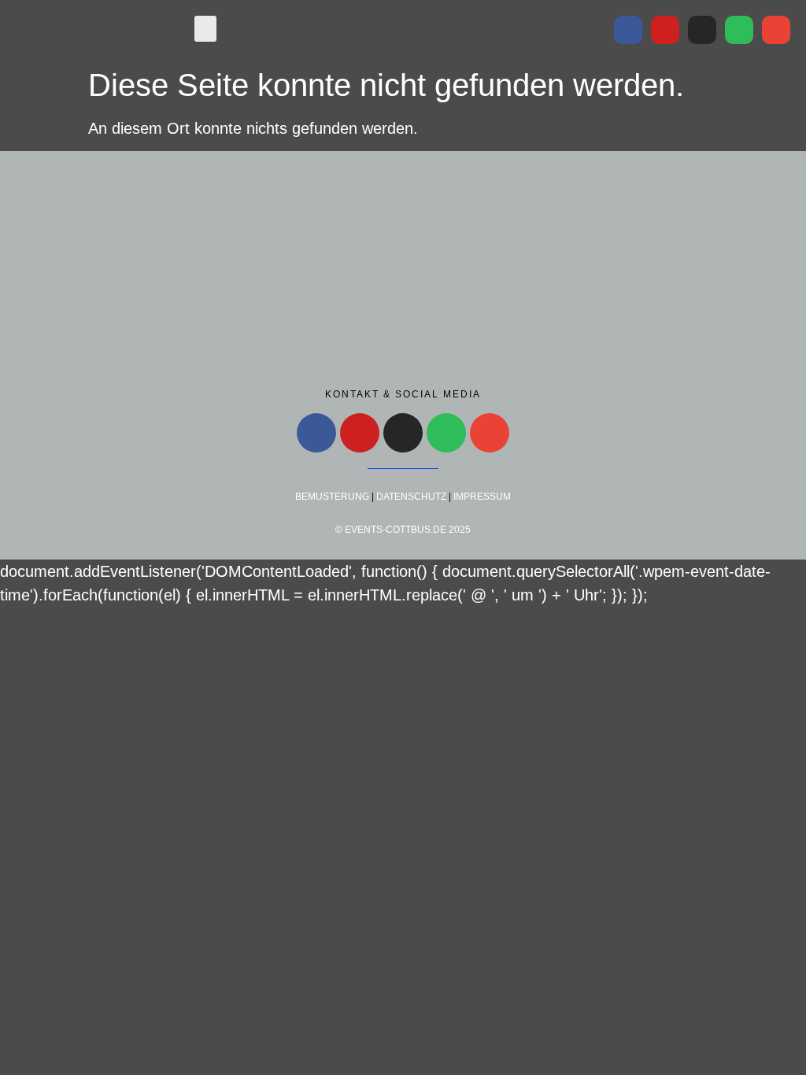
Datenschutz (411, 496)
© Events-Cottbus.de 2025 (403, 529)
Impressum (482, 496)
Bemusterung (332, 496)
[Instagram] (702, 30)
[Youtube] (665, 30)
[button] (205, 29)
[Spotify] (739, 30)
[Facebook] (628, 30)
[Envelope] (776, 30)
